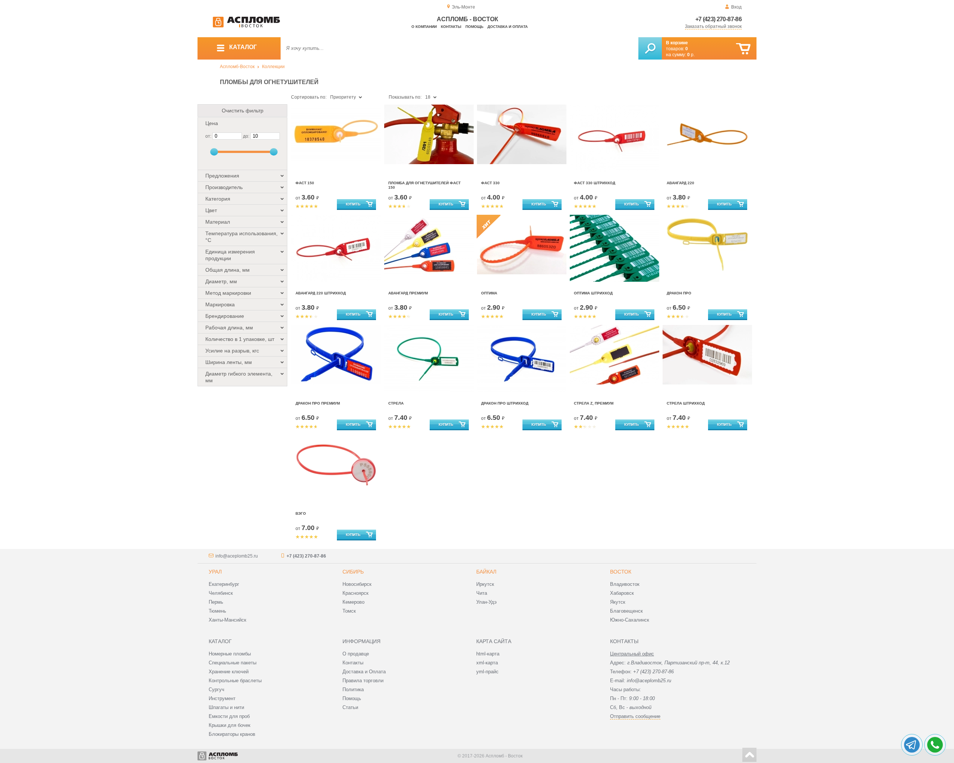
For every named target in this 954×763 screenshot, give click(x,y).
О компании (424, 27)
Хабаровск (622, 593)
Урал (215, 572)
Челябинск (221, 593)
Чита (481, 593)
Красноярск (355, 593)
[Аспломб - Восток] (246, 26)
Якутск (617, 602)
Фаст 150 (305, 183)
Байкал (486, 572)
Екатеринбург (224, 584)
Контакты (451, 27)
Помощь (474, 27)
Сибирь (353, 572)
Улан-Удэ (486, 602)
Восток (620, 572)
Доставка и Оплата (364, 671)
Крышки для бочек (229, 725)
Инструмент (222, 698)
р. (691, 54)
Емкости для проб (229, 716)
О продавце (355, 654)
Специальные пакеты (232, 662)
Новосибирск (357, 584)
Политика (353, 689)
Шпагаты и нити (226, 707)
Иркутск (485, 584)
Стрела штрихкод (686, 403)
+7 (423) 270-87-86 (718, 19)
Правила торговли (362, 680)
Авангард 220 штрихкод (321, 293)
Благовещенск (626, 611)
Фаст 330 (490, 183)
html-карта (487, 654)
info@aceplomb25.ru (236, 556)
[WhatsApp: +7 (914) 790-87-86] (935, 745)
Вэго (301, 513)
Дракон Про (679, 293)
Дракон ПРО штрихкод (504, 403)
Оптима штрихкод (593, 293)
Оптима (489, 293)
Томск (349, 611)
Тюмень (217, 611)
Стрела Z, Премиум (593, 403)
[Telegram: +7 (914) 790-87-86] (912, 745)
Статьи (350, 707)
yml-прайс (487, 671)
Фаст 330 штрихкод (594, 183)
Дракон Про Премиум (318, 403)
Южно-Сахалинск (629, 620)
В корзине (677, 42)
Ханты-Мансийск (227, 620)
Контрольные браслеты (235, 680)
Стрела (396, 403)
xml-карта (487, 662)
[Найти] (650, 48)
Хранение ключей (229, 671)
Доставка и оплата (507, 27)
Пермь (216, 602)
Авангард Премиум (408, 293)
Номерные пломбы (230, 654)
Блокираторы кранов (232, 734)
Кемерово (353, 602)
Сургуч (216, 689)
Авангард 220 (680, 183)
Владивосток (624, 584)
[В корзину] (743, 49)
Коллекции (273, 66)
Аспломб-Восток (237, 66)
